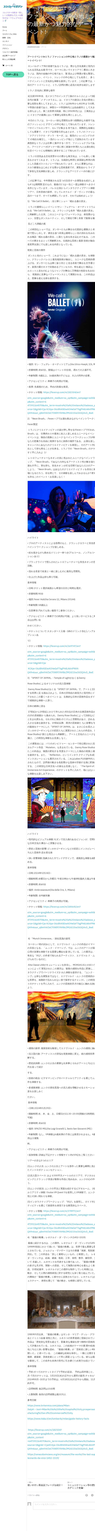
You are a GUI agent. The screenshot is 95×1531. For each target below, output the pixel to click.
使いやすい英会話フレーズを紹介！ (45, 1485)
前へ (31, 1482)
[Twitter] (92, 1495)
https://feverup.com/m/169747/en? (62, 646)
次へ (69, 1482)
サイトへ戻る (34, 1495)
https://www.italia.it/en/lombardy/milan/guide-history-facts (58, 1418)
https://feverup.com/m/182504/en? (62, 392)
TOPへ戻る (12, 74)
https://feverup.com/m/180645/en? (62, 906)
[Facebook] (86, 1495)
